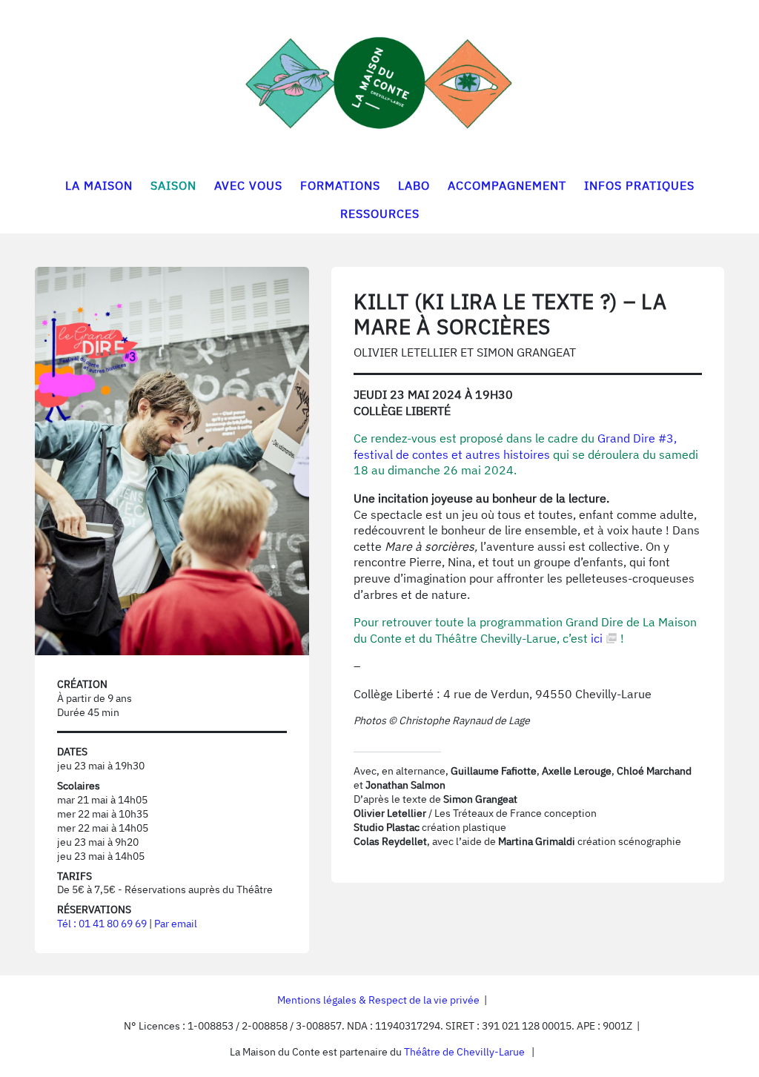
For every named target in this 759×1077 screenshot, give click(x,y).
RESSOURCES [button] (380, 213)
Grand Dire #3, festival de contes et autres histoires (515, 446)
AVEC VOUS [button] (248, 185)
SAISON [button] (173, 185)
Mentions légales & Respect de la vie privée (378, 1000)
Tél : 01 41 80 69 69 (102, 923)
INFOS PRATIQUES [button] (639, 185)
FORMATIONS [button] (340, 185)
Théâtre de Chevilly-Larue (464, 1051)
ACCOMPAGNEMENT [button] (507, 185)
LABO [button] (414, 185)
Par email (175, 923)
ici (597, 638)
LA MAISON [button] (99, 185)
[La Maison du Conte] (379, 83)
